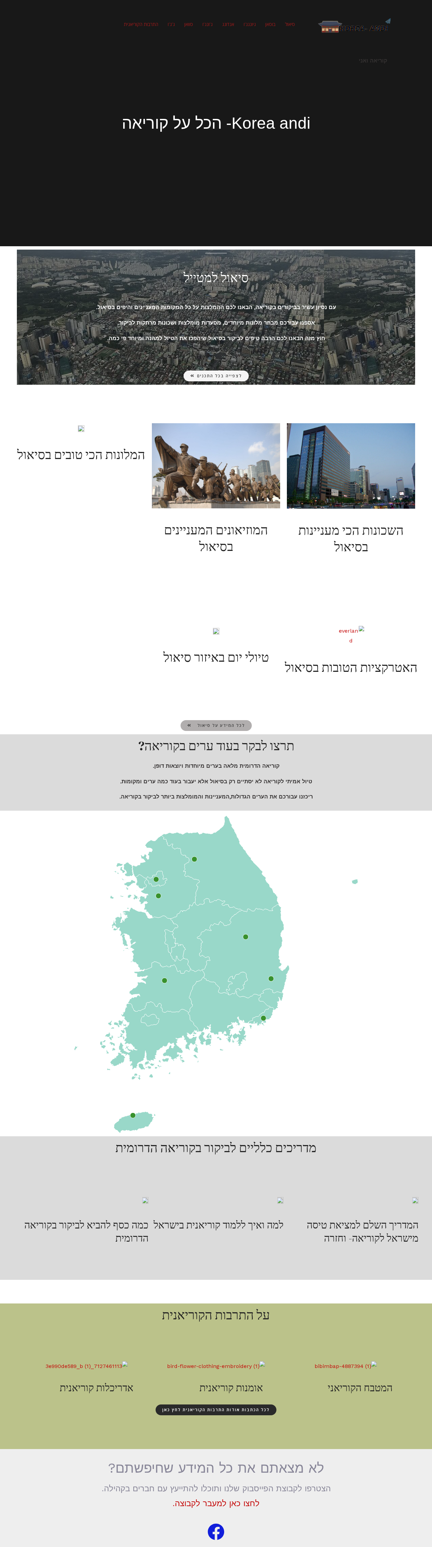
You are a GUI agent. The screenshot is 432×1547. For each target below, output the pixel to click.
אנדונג (228, 24)
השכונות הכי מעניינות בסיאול (351, 539)
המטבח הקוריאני (360, 1388)
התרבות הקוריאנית (141, 24)
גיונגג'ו (250, 24)
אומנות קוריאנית (231, 1388)
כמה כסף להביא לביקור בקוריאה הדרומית (86, 1231)
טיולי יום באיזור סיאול (216, 657)
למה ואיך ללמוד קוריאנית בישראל (219, 1225)
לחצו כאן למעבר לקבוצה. (216, 1503)
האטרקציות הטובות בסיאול (351, 667)
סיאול (290, 24)
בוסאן (270, 24)
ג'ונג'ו (207, 24)
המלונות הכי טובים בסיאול (81, 454)
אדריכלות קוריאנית (96, 1388)
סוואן (188, 24)
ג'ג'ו (171, 24)
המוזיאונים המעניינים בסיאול (216, 538)
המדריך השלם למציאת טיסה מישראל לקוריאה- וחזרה (362, 1231)
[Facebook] (216, 1531)
